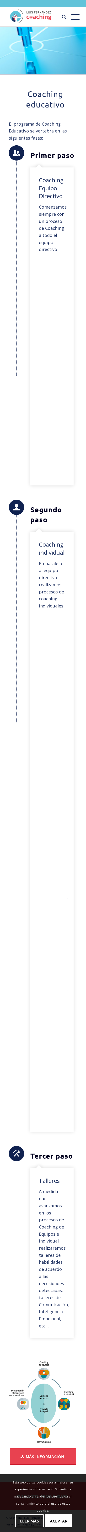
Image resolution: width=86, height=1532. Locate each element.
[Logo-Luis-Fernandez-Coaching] (35, 16)
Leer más (29, 1520)
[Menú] (73, 16)
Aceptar (58, 1520)
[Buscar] (61, 16)
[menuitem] (61, 16)
